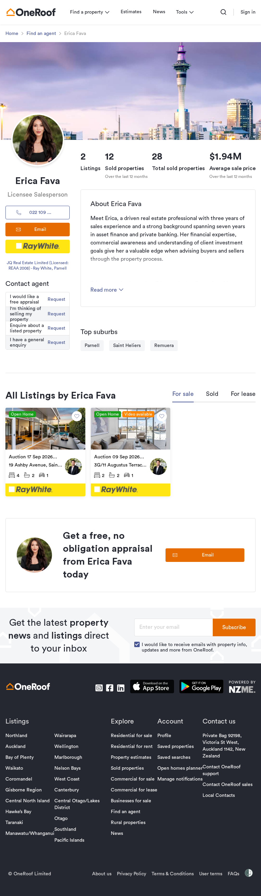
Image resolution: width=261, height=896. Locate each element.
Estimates (131, 12)
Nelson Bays (67, 768)
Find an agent (41, 33)
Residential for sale (131, 735)
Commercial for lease (134, 790)
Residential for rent (132, 746)
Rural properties (128, 822)
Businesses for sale (131, 801)
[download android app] (201, 688)
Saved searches (173, 757)
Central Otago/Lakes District (77, 804)
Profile (164, 735)
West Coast (67, 779)
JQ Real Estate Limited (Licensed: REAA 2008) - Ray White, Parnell (37, 265)
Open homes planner (180, 768)
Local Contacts (219, 795)
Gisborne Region (23, 790)
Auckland (15, 746)
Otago (61, 818)
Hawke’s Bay (18, 811)
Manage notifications (180, 779)
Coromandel (18, 779)
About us (101, 874)
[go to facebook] (110, 687)
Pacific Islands (69, 840)
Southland (65, 829)
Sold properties (127, 768)
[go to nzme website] (242, 688)
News (159, 12)
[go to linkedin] (121, 687)
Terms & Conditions (173, 874)
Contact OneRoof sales (228, 784)
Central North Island (27, 801)
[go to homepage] (30, 12)
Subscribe (234, 627)
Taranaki (14, 822)
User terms (210, 874)
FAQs (233, 874)
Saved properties (175, 746)
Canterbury (66, 790)
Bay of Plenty (19, 757)
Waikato (14, 768)
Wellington (66, 746)
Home (11, 33)
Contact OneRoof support (222, 770)
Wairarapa (65, 735)
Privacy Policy (131, 874)
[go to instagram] (99, 687)
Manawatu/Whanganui (29, 833)
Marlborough (68, 757)
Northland (16, 735)
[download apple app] (152, 688)
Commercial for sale (133, 779)
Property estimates (131, 757)
